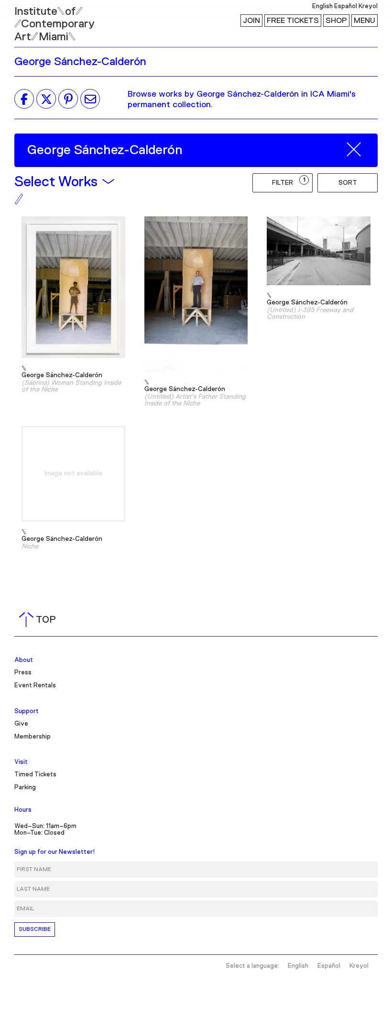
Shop (336, 20)
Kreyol (368, 6)
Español (345, 6)
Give (21, 724)
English (322, 6)
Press (23, 673)
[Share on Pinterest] (68, 99)
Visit (21, 762)
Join (251, 20)
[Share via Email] (90, 99)
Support (26, 711)
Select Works (55, 182)
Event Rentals (35, 686)
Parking (25, 787)
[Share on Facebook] (24, 99)
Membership (32, 737)
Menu (364, 20)
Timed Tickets (35, 775)
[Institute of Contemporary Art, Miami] (29, 19)
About (23, 660)
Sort (347, 182)
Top (39, 620)
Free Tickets (293, 20)
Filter (288, 181)
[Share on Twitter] (46, 99)
